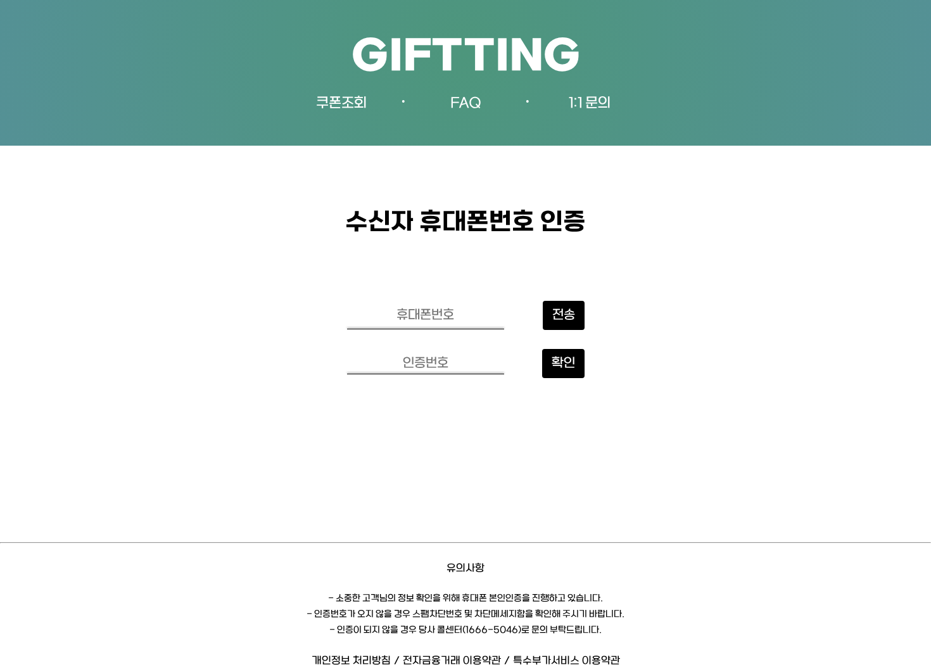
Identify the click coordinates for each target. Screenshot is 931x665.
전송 (563, 315)
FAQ (465, 103)
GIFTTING (466, 58)
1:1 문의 (590, 103)
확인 (563, 363)
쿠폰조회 (341, 103)
